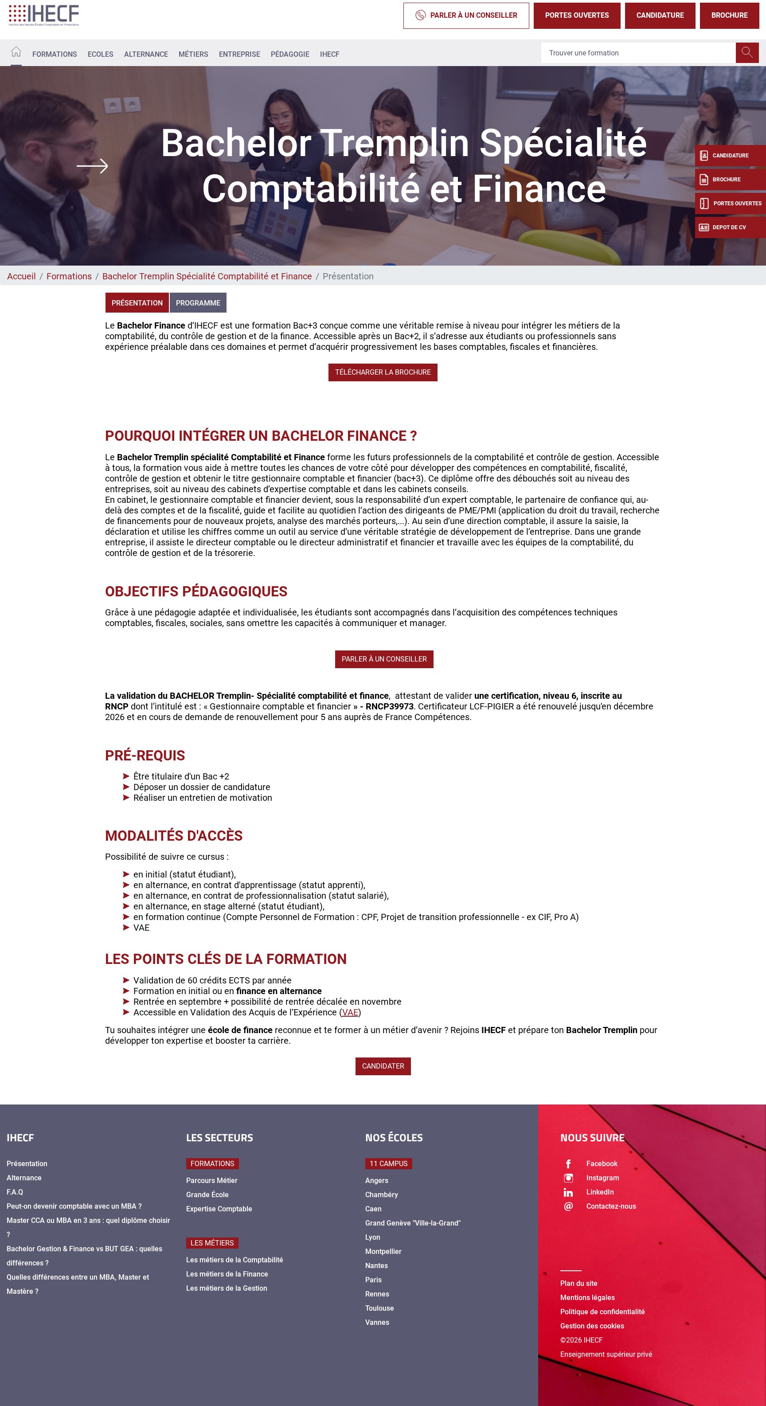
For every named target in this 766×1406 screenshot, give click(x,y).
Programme (198, 303)
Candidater (383, 1066)
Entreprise (239, 54)
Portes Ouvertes (577, 15)
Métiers (193, 54)
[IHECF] (53, 15)
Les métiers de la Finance (227, 1274)
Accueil (21, 276)
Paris (373, 1280)
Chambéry (381, 1195)
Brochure (729, 15)
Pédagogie (290, 54)
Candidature (660, 15)
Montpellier (383, 1251)
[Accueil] (16, 53)
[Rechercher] (747, 53)
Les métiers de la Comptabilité (234, 1260)
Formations (54, 54)
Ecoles (100, 54)
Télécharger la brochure (383, 372)
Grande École (207, 1195)
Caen (373, 1209)
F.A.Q (15, 1192)
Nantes (376, 1265)
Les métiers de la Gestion (226, 1288)
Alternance (146, 54)
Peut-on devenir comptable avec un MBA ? (74, 1206)
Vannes (377, 1322)
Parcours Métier (212, 1180)
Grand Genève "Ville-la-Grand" (413, 1223)
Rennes (377, 1294)
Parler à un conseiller (473, 15)
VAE (350, 1012)
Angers (376, 1180)
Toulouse (379, 1308)
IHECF (330, 54)
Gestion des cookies (592, 1326)
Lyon (372, 1237)
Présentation (137, 303)
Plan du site (579, 1283)
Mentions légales (587, 1297)
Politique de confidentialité (602, 1312)
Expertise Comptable (219, 1209)
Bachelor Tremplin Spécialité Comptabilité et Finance (207, 276)
